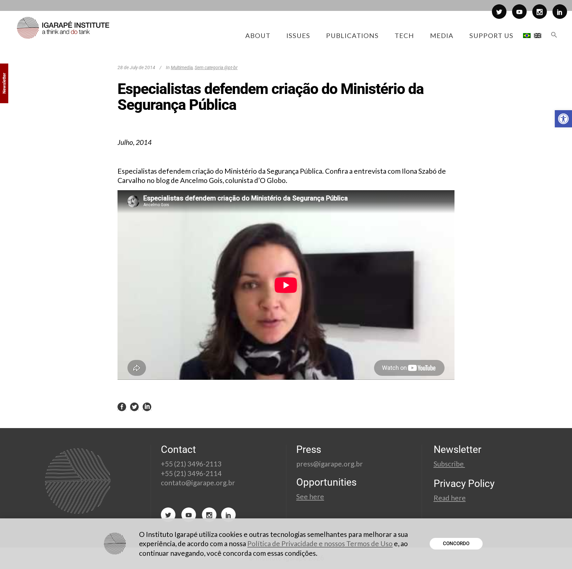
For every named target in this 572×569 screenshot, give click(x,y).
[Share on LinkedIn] (147, 407)
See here (310, 496)
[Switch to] (526, 35)
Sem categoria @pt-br (216, 67)
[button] (563, 118)
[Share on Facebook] (122, 407)
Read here (450, 498)
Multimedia (182, 67)
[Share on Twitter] (134, 407)
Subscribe (449, 464)
